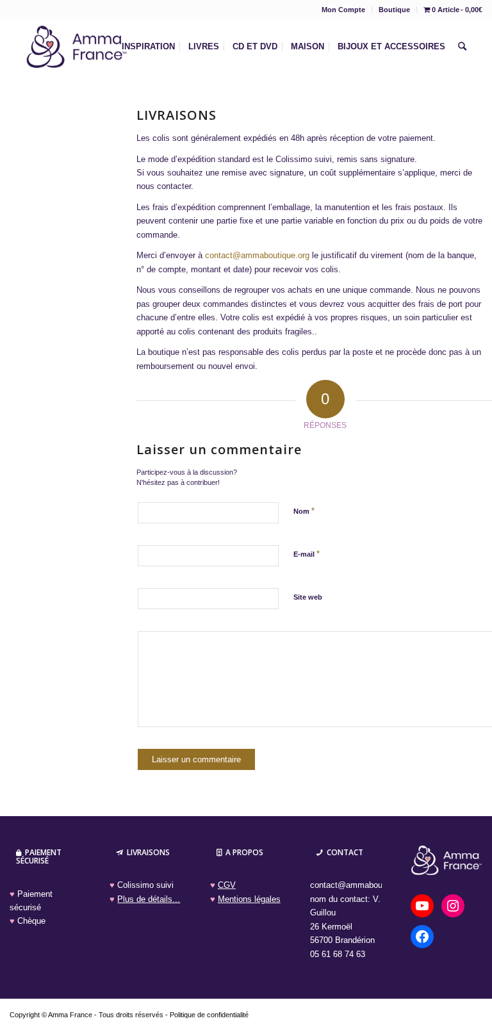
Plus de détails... (148, 899)
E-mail (306, 554)
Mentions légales (249, 899)
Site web (307, 597)
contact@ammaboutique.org (257, 255)
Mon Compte (343, 9)
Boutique (394, 9)
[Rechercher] (462, 47)
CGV (227, 885)
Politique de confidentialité (209, 1015)
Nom (304, 511)
